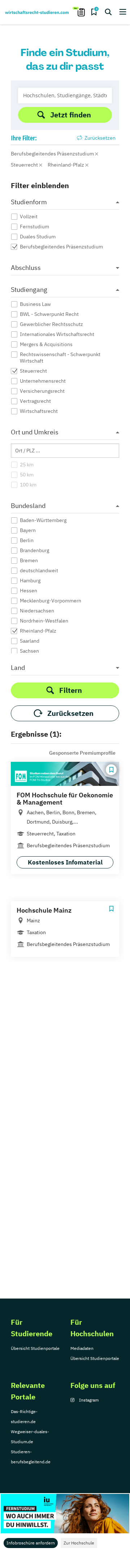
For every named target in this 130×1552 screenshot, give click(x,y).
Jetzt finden (70, 115)
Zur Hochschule (79, 1543)
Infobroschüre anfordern (30, 1543)
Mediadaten (82, 1348)
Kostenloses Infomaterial (65, 862)
